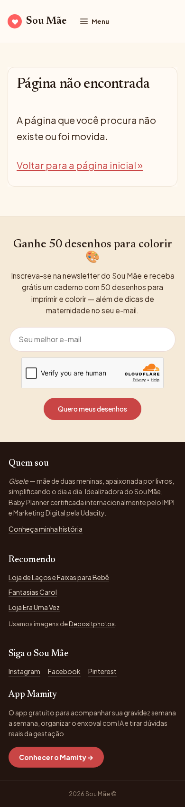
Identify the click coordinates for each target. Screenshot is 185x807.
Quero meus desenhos (92, 408)
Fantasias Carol (33, 592)
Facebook (64, 671)
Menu (100, 21)
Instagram (24, 671)
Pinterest (102, 671)
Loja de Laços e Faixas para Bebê (59, 577)
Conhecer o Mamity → (56, 757)
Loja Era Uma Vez (34, 607)
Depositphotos (92, 624)
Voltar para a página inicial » (80, 165)
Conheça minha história (46, 529)
